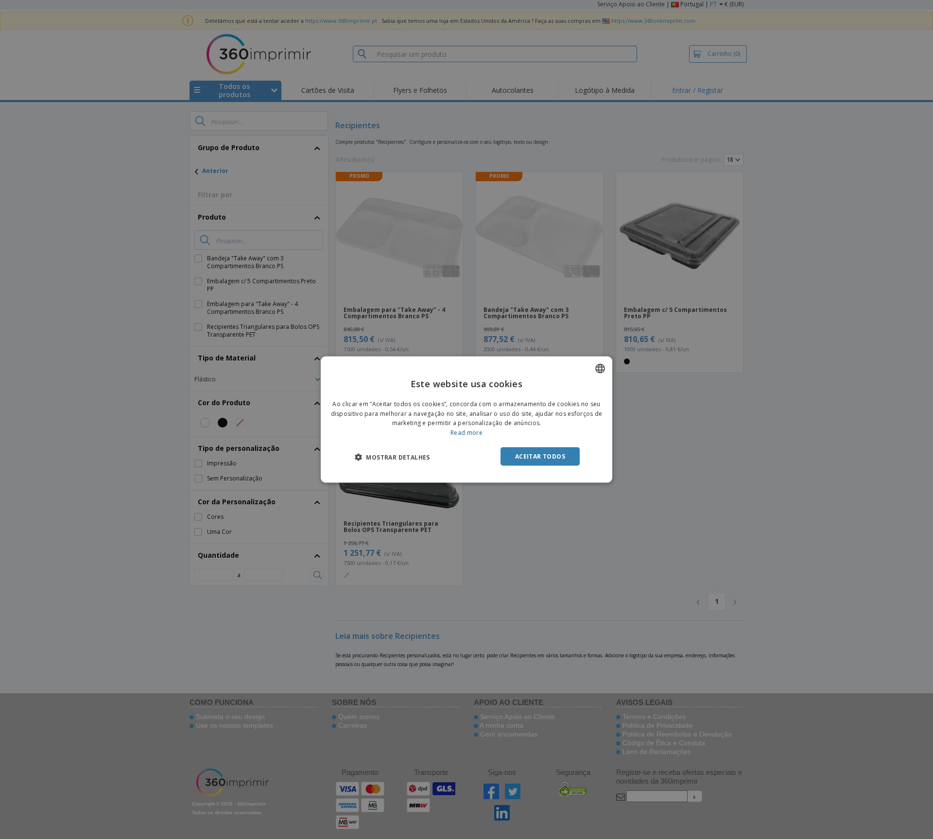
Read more (466, 432)
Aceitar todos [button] (540, 456)
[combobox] (600, 368)
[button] (392, 457)
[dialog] (466, 419)
